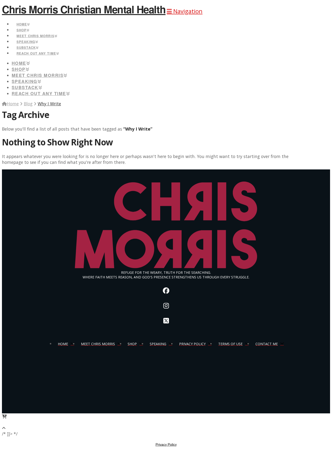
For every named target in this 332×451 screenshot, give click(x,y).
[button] (184, 11)
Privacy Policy (166, 444)
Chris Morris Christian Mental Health (84, 9)
